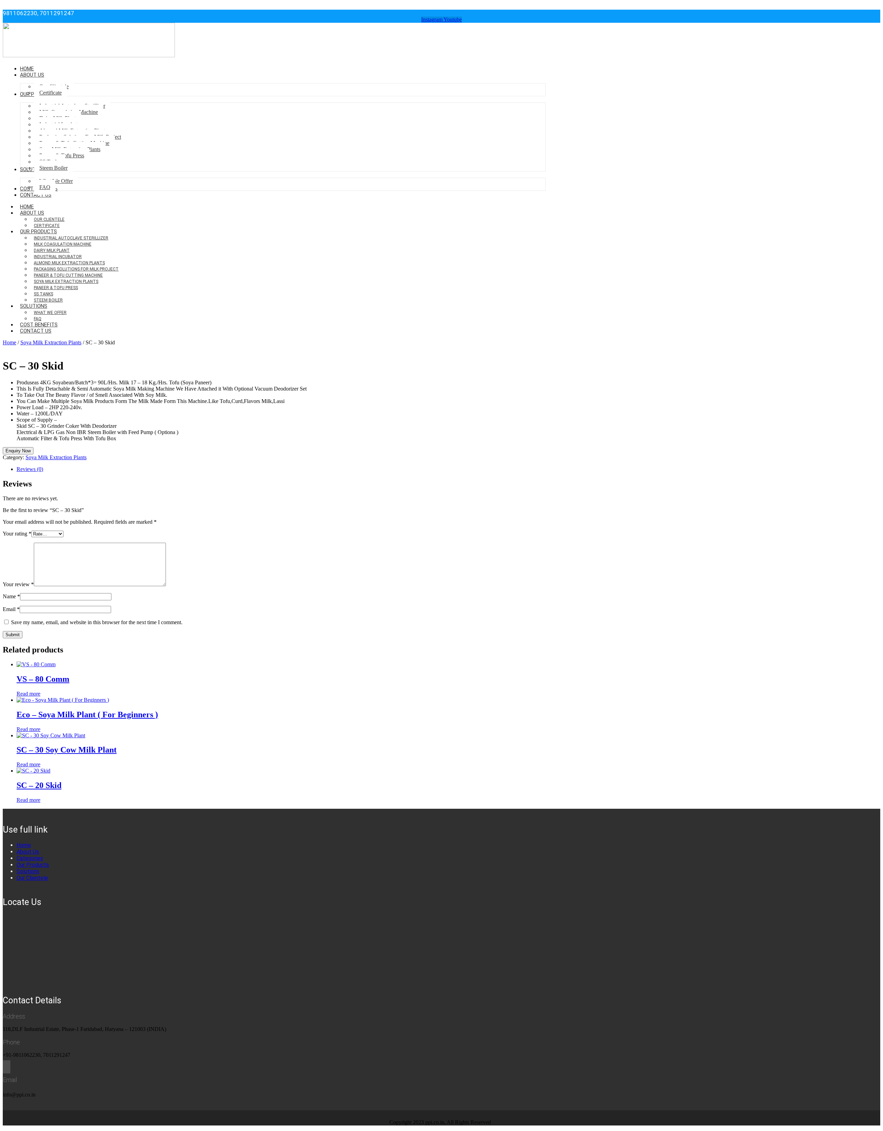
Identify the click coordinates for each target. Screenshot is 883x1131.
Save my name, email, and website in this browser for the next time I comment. (96, 622)
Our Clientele (49, 219)
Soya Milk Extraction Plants (66, 281)
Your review (18, 584)
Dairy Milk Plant (52, 250)
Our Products (38, 231)
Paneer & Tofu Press (56, 287)
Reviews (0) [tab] (30, 469)
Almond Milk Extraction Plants (69, 262)
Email (11, 609)
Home (9, 342)
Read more (28, 694)
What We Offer (50, 312)
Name (11, 596)
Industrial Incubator (58, 256)
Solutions (33, 306)
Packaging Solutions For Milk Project (76, 269)
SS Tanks (43, 294)
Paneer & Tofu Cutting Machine (68, 275)
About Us (32, 213)
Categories (30, 858)
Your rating (17, 534)
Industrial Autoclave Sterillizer (71, 238)
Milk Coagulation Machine (62, 244)
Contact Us (35, 331)
